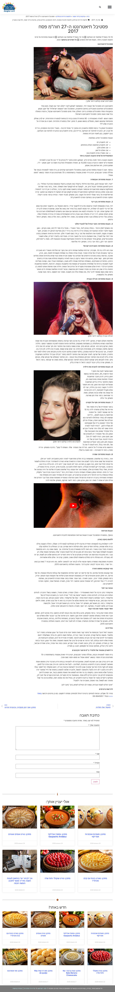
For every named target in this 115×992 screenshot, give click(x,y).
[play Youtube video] (73, 505)
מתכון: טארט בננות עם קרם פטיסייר (95, 879)
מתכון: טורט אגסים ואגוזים (19, 834)
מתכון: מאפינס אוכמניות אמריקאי (95, 835)
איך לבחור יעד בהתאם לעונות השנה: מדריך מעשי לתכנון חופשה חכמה (19, 880)
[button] (110, 7)
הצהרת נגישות (17, 988)
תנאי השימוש (42, 988)
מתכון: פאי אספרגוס (15, 971)
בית (88, 16)
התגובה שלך (94, 725)
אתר (98, 772)
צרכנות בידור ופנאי (79, 16)
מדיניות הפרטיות (29, 988)
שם (97, 754)
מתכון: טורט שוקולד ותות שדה (57, 878)
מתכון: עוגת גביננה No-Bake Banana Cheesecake (72, 973)
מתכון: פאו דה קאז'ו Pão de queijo (43, 972)
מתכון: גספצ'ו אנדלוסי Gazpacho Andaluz (57, 835)
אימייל (96, 763)
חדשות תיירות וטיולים (63, 16)
